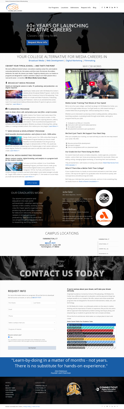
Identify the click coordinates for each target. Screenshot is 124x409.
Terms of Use (36, 406)
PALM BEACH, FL (40, 392)
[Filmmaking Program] (6, 108)
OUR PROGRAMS (10, 390)
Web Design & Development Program (26, 131)
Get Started (32, 348)
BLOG (7, 386)
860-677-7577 (50, 243)
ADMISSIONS (9, 395)
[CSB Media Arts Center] (16, 7)
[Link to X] (104, 7)
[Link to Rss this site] (117, 7)
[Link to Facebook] (102, 7)
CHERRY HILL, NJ (40, 390)
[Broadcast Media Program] (6, 82)
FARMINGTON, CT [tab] (104, 239)
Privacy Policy (27, 406)
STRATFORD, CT (40, 388)
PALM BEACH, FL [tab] (103, 253)
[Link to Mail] (114, 7)
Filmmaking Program (18, 109)
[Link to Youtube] (107, 7)
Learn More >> (17, 104)
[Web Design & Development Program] (6, 131)
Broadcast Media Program (21, 83)
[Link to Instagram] (109, 7)
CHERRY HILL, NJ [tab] (103, 249)
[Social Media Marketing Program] (6, 155)
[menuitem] (53, 7)
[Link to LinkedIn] (112, 7)
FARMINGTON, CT (41, 386)
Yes (11, 337)
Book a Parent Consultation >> (89, 181)
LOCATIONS (9, 392)
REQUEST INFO (10, 388)
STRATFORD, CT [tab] (103, 244)
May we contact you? (15, 335)
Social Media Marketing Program (25, 155)
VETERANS (8, 397)
